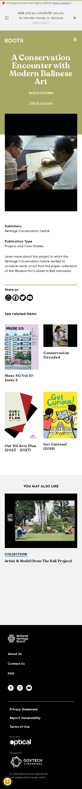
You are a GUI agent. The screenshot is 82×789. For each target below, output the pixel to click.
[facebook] (11, 688)
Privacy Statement (24, 709)
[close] (74, 18)
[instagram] (20, 688)
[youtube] (29, 688)
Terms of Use (20, 727)
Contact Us (16, 664)
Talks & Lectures (41, 103)
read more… (41, 23)
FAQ (11, 673)
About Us (15, 654)
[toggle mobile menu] (75, 41)
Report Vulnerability (25, 718)
